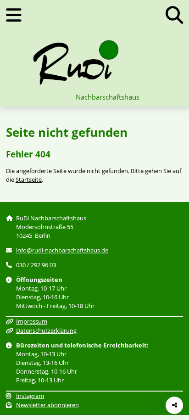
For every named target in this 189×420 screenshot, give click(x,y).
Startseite (29, 179)
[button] (174, 15)
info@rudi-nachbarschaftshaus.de (62, 250)
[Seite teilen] (174, 405)
